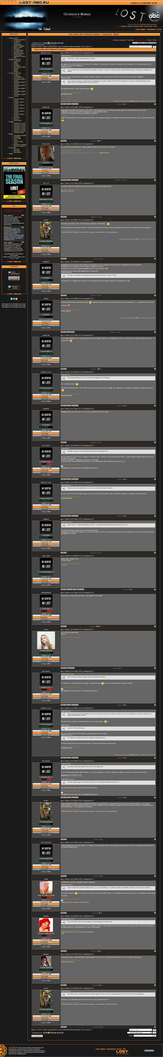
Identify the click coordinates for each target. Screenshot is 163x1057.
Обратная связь (19, 53)
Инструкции (17, 120)
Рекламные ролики (20, 135)
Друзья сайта (18, 47)
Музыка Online (138, 26)
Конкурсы (17, 49)
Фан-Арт (16, 149)
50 (92, 988)
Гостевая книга (18, 50)
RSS (154, 40)
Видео (16, 62)
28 (92, 144)
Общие (16, 71)
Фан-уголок (12, 147)
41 (92, 629)
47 (92, 879)
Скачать (11, 97)
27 (92, 107)
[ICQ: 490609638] (74, 589)
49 (92, 954)
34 (92, 372)
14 (57, 43)
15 (59, 43)
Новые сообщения (120, 40)
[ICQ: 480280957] (69, 104)
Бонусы (16, 118)
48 (92, 916)
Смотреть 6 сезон (19, 131)
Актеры (16, 74)
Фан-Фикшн (17, 152)
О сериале (17, 41)
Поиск (149, 40)
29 (92, 183)
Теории (16, 64)
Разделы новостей (15, 59)
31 (92, 262)
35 (92, 408)
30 (92, 220)
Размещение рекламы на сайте (19, 55)
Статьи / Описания (15, 73)
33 (92, 335)
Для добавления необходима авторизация (14, 254)
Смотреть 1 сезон (19, 123)
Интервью (17, 65)
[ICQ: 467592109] (69, 180)
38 (92, 519)
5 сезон (39, 46)
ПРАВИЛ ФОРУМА (104, 153)
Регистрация (148, 26)
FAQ (15, 58)
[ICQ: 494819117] (72, 332)
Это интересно (18, 77)
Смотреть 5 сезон (19, 129)
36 (92, 445)
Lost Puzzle (17, 138)
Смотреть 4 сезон (19, 128)
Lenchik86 (47, 44)
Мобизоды (17, 137)
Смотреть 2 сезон (19, 125)
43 (92, 708)
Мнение (16, 68)
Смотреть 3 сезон (19, 126)
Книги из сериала (19, 146)
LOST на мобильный (17, 43)
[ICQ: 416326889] (69, 479)
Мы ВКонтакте (18, 52)
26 (92, 53)
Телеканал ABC (19, 132)
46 (92, 842)
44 (92, 761)
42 (92, 671)
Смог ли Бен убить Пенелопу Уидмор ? (70, 46)
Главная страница (127, 26)
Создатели (17, 76)
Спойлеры (17, 61)
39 (92, 556)
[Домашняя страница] (69, 332)
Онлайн (11, 122)
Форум (11, 153)
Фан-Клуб (17, 150)
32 (92, 298)
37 (92, 482)
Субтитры (17, 117)
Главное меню (13, 38)
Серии (16, 70)
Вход (155, 26)
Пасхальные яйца (19, 67)
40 (92, 592)
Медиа (11, 134)
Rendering (53, 44)
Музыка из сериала (20, 144)
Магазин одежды (19, 45)
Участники (130, 40)
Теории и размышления (50, 46)
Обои (15, 140)
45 (92, 800)
